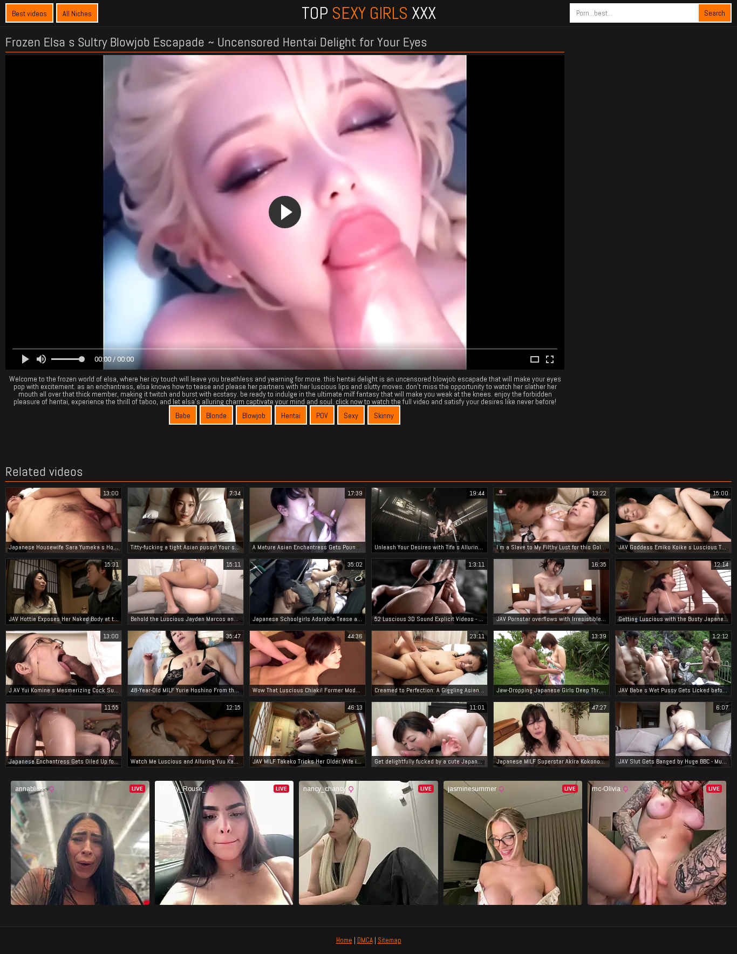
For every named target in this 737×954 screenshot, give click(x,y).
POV (322, 415)
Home (344, 940)
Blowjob (253, 415)
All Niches (77, 13)
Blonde (216, 415)
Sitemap (389, 940)
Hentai (291, 415)
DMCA (365, 940)
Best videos (29, 13)
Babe (182, 415)
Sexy (351, 415)
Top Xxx (369, 13)
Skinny (384, 415)
